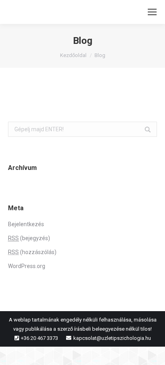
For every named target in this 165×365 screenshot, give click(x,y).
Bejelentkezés (26, 224)
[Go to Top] (152, 352)
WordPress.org (26, 266)
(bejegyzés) (29, 238)
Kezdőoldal (73, 55)
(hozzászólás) (32, 252)
